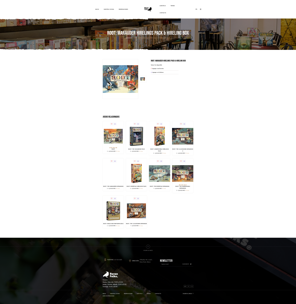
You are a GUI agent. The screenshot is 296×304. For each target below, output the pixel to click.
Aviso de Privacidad (108, 296)
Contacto (163, 13)
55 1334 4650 (118, 260)
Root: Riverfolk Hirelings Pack (136, 186)
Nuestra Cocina (109, 9)
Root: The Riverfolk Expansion (159, 186)
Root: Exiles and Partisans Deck (113, 223)
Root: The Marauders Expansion (113, 186)
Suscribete (186, 264)
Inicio (97, 9)
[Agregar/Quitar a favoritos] (111, 123)
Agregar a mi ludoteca (157, 72)
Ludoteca (163, 6)
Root (113, 149)
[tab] (142, 79)
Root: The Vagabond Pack (136, 149)
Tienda (173, 6)
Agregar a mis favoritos (158, 68)
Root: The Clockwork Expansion (136, 223)
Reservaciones (123, 9)
